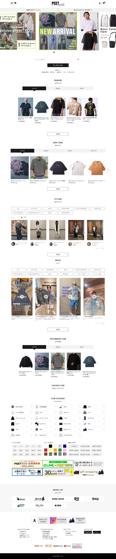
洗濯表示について (24, 535)
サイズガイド (22, 533)
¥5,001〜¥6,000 (85, 450)
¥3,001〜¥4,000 (96, 446)
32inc (39, 450)
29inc (27, 450)
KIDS (39, 454)
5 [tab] (59, 52)
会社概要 (67, 533)
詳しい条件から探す (58, 65)
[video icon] (22, 297)
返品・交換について (24, 536)
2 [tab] (51, 52)
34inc (15, 454)
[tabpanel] (58, 31)
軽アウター (52, 72)
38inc (27, 454)
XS (15, 446)
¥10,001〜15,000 (85, 454)
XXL (15, 450)
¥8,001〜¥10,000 (74, 454)
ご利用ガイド (22, 531)
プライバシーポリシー (71, 531)
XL (39, 446)
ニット (65, 72)
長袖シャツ (59, 72)
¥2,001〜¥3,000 (85, 446)
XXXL (21, 450)
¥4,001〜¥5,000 (74, 450)
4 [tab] (56, 52)
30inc (33, 450)
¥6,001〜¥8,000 (96, 450)
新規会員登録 (46, 531)
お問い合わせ (46, 535)
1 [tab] (48, 52)
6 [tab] (62, 52)
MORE (58, 134)
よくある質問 (45, 533)
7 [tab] (64, 52)
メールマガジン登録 (47, 538)
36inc (21, 454)
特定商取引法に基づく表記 (49, 536)
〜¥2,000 (73, 446)
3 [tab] (54, 52)
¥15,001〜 (96, 454)
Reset (25, 217)
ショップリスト (69, 535)
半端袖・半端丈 (45, 72)
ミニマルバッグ (71, 72)
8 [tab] (67, 52)
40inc (33, 454)
